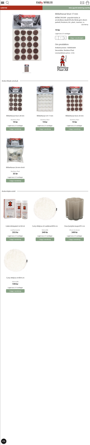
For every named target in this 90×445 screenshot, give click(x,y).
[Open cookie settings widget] (3, 441)
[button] (2, 3)
